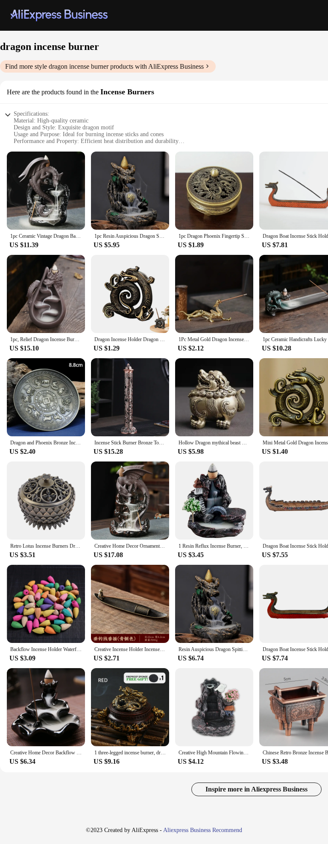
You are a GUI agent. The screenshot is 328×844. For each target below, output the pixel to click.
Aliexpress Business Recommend (202, 830)
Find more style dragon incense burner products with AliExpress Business (104, 66)
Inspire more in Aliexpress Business (256, 789)
